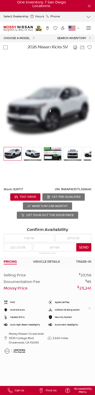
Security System (63, 317)
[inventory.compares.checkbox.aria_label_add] (5, 47)
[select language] (78, 28)
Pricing (10, 262)
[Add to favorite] (89, 47)
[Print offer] (75, 47)
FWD (12, 302)
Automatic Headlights (66, 325)
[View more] (88, 17)
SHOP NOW (42, 10)
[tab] (10, 262)
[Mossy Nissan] (18, 28)
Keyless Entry (17, 317)
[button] (89, 6)
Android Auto (17, 310)
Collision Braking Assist (67, 310)
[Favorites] (55, 28)
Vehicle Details (46, 262)
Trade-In (83, 262)
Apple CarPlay (62, 302)
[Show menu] (88, 28)
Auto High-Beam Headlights (25, 325)
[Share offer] (82, 47)
